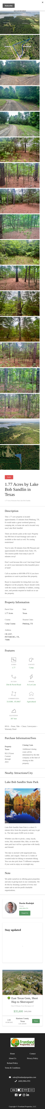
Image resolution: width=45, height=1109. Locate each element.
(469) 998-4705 (24, 1081)
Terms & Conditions (12, 1068)
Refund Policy (12, 1063)
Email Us (25, 913)
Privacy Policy (32, 1058)
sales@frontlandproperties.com (24, 1077)
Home (12, 1054)
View (36, 1021)
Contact (33, 1054)
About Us (12, 1058)
